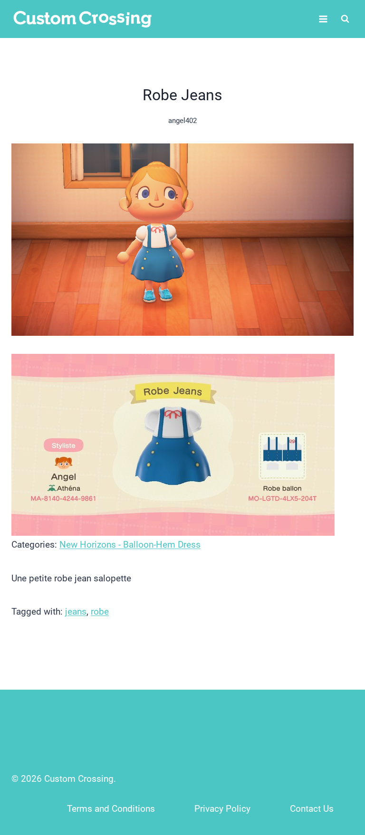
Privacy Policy (222, 808)
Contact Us (312, 808)
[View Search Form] (345, 19)
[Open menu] (323, 18)
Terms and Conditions (111, 808)
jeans (75, 611)
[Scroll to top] (337, 765)
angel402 (182, 120)
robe (100, 611)
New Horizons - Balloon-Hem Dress (130, 544)
